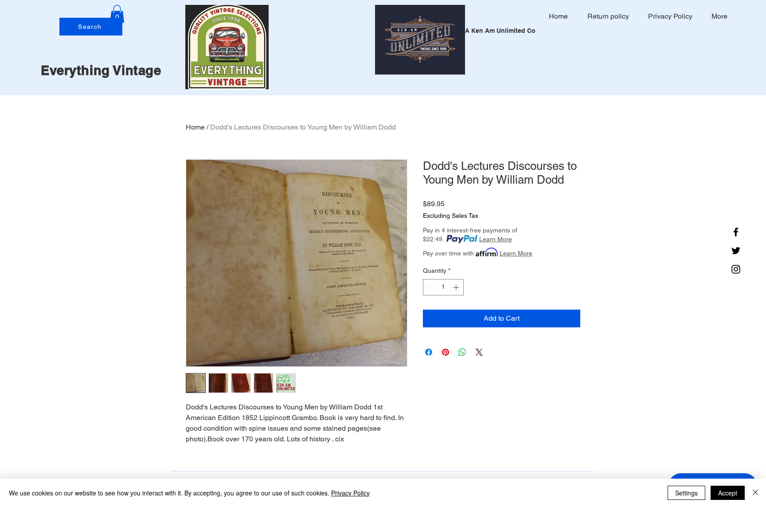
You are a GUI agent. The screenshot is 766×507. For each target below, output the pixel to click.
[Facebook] (736, 232)
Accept (727, 492)
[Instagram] (736, 269)
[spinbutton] (443, 287)
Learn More (495, 239)
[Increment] (456, 287)
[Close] (755, 493)
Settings (686, 492)
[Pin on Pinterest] (445, 352)
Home (195, 127)
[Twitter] (736, 250)
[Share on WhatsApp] (462, 352)
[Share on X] (479, 352)
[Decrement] (429, 287)
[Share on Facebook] (428, 352)
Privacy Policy (350, 492)
